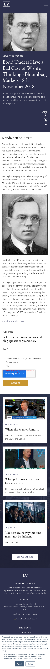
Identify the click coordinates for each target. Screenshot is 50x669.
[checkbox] (25, 363)
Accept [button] (19, 664)
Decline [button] (30, 664)
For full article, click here (13, 321)
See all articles (25, 557)
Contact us (27, 632)
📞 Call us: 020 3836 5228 (25, 618)
